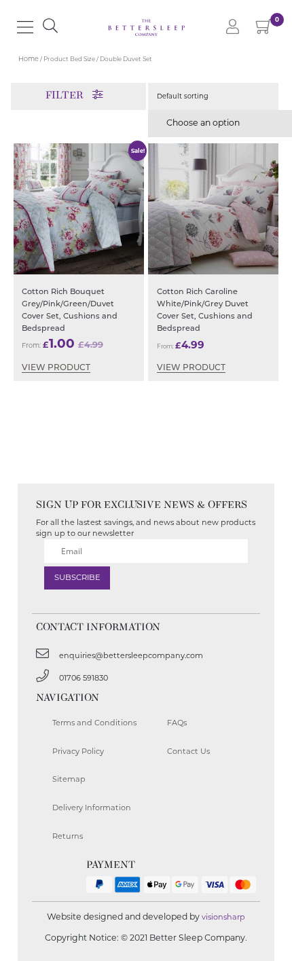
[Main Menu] (25, 27)
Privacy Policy (78, 751)
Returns (67, 836)
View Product (56, 368)
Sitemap (69, 779)
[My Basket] (263, 29)
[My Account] (232, 27)
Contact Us (188, 751)
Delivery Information (91, 807)
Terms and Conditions (94, 722)
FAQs (177, 722)
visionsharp (223, 917)
